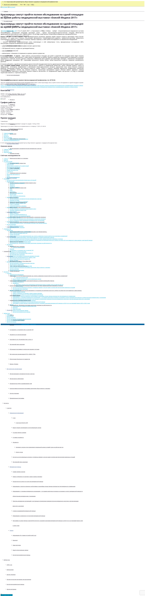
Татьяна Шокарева (25, 82)
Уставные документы (18, 437)
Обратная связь (8, 137)
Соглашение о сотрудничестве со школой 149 (21, 329)
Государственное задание (19, 432)
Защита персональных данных (20, 550)
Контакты (6, 403)
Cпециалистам (7, 251)
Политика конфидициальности (11, 140)
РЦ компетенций (8, 21)
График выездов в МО (12, 50)
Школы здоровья (11, 574)
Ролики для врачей (14, 234)
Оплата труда (19, 452)
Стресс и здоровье (14, 204)
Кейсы (8, 176)
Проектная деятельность (13, 174)
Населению (6, 178)
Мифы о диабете (14, 213)
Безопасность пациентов (16, 193)
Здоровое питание (14, 153)
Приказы (12, 249)
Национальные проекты (13, 221)
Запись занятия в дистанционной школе (20, 207)
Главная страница (8, 133)
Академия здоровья (12, 207)
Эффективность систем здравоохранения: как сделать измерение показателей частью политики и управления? (38, 276)
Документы (9, 310)
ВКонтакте (33, 324)
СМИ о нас (9, 564)
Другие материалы (11, 589)
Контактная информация (13, 75)
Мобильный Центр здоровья (17, 246)
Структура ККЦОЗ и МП (22, 422)
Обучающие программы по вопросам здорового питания (24, 349)
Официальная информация (17, 413)
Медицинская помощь (15, 467)
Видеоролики (10, 569)
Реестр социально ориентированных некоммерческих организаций (27, 222)
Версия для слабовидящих (10, 4)
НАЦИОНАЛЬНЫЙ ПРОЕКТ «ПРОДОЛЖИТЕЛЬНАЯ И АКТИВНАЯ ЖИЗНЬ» (28, 223)
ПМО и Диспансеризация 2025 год (18, 233)
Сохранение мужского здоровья (18, 173)
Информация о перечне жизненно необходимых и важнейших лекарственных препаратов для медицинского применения (44, 486)
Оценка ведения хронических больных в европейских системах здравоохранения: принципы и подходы (36, 285)
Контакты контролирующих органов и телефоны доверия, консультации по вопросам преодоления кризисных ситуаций (44, 457)
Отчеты (12, 246)
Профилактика (10, 89)
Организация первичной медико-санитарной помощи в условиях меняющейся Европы (32, 280)
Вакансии (15, 540)
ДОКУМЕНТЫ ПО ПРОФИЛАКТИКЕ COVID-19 (21, 339)
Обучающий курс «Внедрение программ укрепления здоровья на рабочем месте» (31, 305)
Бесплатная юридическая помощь (21, 555)
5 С (7, 173)
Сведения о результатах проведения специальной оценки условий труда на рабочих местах (39, 447)
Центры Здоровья (11, 224)
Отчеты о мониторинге (19, 247)
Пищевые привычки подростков (18, 210)
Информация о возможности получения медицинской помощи (29, 516)
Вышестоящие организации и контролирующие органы (27, 427)
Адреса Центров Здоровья (16, 226)
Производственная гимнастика (18, 203)
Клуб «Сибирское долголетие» (17, 196)
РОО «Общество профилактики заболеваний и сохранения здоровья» (28, 217)
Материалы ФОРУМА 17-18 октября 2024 (20, 231)
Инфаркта (12, 104)
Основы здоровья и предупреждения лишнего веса (23, 209)
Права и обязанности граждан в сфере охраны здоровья (27, 476)
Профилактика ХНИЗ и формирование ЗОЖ (21, 383)
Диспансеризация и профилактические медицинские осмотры (25, 148)
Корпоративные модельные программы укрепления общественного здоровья (30, 388)
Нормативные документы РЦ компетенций (18, 166)
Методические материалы (13, 41)
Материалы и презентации (13, 168)
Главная (6, 11)
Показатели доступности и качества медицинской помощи (28, 481)
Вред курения (13, 211)
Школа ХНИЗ (13, 134)
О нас (14, 418)
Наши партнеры (17, 545)
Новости (6, 134)
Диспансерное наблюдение (17, 378)
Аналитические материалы (13, 82)
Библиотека (7, 560)
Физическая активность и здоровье (19, 158)
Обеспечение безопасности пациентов (20, 359)
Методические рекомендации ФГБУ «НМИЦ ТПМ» (22, 354)
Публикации (10, 230)
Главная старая (8, 149)
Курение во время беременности (18, 214)
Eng (28, 4)
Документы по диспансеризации (18, 334)
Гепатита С (12, 191)
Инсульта (12, 99)
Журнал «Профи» (14, 364)
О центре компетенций (13, 163)
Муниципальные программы (17, 398)
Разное (11, 530)
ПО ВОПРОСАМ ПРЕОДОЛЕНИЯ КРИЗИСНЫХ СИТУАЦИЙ (21, 180)
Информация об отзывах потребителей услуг (24, 535)
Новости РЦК (10, 164)
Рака (11, 188)
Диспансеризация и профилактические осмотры (22, 374)
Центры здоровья (14, 393)
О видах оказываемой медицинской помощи (24, 511)
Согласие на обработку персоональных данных (16, 139)
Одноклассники (25, 324)
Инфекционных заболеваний (17, 94)
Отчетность (10, 171)
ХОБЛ (11, 119)
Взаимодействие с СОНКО (13, 217)
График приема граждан (19, 471)
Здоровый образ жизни (13, 143)
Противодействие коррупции (17, 344)
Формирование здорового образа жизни (20, 241)
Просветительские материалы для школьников (19, 579)
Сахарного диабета (15, 109)
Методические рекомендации (14, 369)
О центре (9, 408)
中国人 (32, 4)
